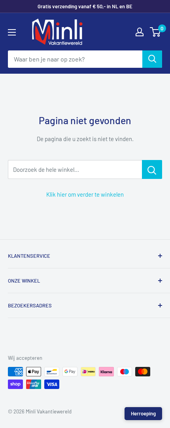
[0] (156, 32)
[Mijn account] (140, 32)
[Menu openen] (12, 32)
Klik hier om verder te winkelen (85, 194)
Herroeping (143, 413)
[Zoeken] (152, 59)
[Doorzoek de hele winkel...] (152, 169)
